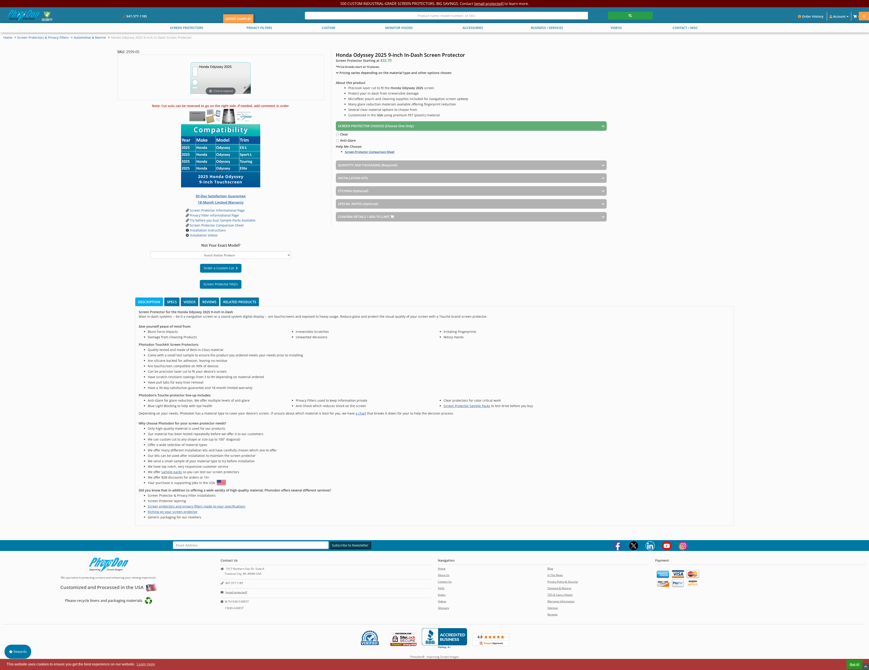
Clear (343, 134)
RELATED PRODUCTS (239, 302)
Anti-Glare (347, 140)
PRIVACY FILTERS (259, 28)
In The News (555, 575)
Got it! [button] (854, 664)
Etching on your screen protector (173, 512)
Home (7, 37)
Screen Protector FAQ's (220, 284)
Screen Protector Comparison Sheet (216, 225)
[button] (855, 16)
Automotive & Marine (90, 37)
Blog (550, 568)
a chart (361, 413)
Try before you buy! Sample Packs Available (222, 220)
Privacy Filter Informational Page (214, 215)
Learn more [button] (146, 664)
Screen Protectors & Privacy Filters (43, 37)
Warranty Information (561, 601)
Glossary (443, 608)
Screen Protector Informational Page (217, 210)
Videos (442, 601)
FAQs (441, 588)
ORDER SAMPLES (238, 19)
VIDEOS (190, 302)
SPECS (172, 302)
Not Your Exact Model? (220, 245)
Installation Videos (203, 235)
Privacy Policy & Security (562, 582)
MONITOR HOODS (399, 28)
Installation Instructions (207, 230)
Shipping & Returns (559, 588)
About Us (443, 575)
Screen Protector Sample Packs (467, 406)
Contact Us (445, 582)
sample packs (171, 472)
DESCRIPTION (149, 302)
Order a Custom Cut (220, 268)
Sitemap (552, 608)
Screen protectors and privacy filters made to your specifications (196, 506)
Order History (812, 16)
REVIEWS (209, 302)
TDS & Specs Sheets (560, 595)
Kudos (442, 595)
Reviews (552, 614)
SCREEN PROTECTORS (186, 28)
